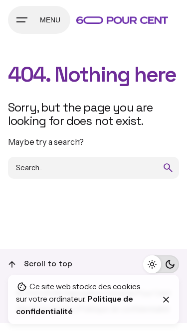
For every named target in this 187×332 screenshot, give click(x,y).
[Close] (166, 300)
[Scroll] (12, 264)
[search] (168, 168)
